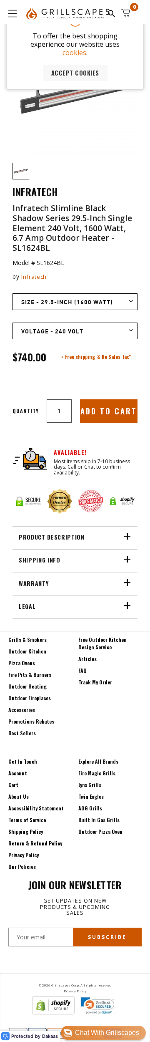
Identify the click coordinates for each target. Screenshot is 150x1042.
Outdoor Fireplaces (29, 697)
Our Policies (22, 866)
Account (17, 773)
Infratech (34, 276)
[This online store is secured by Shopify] (53, 1012)
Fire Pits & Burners (29, 674)
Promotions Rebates (31, 721)
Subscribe (107, 937)
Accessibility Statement (36, 808)
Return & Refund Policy (35, 843)
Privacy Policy (23, 854)
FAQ (82, 670)
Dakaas (50, 1036)
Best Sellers (22, 733)
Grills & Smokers (27, 639)
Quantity (25, 411)
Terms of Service (27, 819)
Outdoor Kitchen (27, 651)
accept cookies (75, 72)
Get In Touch (22, 761)
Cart (13, 784)
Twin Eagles (91, 796)
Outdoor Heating (27, 686)
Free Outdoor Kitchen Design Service (102, 643)
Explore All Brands (98, 761)
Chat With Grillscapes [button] (107, 1032)
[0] (125, 13)
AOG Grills (90, 808)
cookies (74, 52)
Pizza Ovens (21, 662)
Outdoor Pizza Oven (100, 831)
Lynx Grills (89, 784)
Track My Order (95, 682)
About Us (18, 796)
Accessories (21, 709)
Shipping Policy (25, 831)
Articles (87, 658)
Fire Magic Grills (96, 773)
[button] (103, 1033)
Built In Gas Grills (99, 819)
